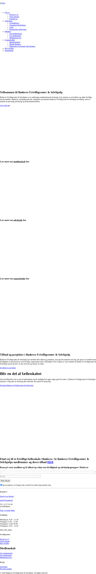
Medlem (8, 32)
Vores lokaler (14, 17)
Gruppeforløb (10, 40)
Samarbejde (9, 51)
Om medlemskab (15, 34)
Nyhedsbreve (14, 23)
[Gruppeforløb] (29, 191)
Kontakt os (13, 19)
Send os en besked (7, 496)
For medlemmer (15, 36)
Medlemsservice (15, 38)
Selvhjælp (3, 567)
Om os (7, 12)
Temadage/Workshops (17, 25)
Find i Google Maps (7, 510)
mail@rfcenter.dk (6, 500)
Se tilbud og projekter (8, 368)
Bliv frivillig (9, 48)
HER (50, 462)
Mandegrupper (14, 42)
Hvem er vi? (13, 15)
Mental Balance (15, 44)
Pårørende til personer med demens (22, 46)
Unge (11, 27)
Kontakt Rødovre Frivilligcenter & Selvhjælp (16, 385)
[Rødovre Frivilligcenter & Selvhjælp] (48, 5)
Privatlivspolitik (6, 569)
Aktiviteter (9, 21)
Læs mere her (5, 105)
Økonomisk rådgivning (17, 29)
